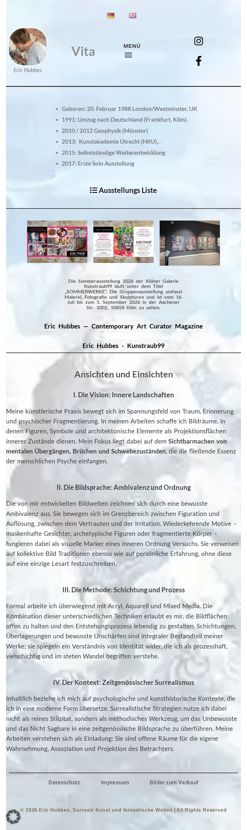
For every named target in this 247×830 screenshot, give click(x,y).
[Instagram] (199, 41)
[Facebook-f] (199, 61)
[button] (13, 817)
